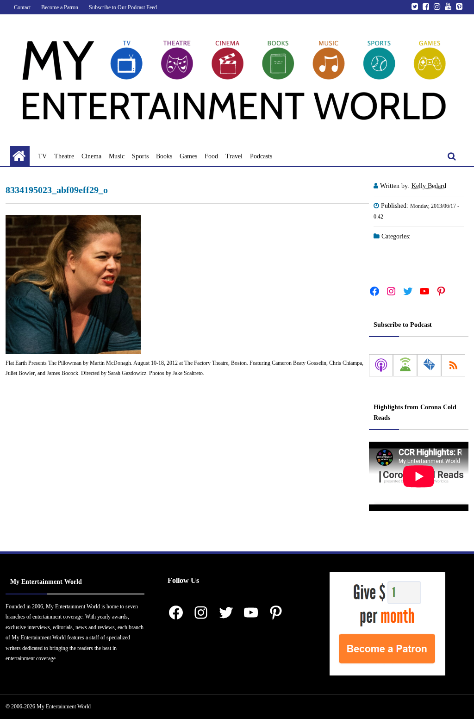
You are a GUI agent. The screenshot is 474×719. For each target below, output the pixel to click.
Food (211, 156)
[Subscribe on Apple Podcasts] (381, 365)
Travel (234, 156)
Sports (140, 156)
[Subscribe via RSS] (453, 365)
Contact (22, 7)
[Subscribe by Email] (429, 365)
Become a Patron (59, 7)
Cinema (91, 156)
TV (42, 156)
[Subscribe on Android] (405, 365)
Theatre (64, 156)
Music (117, 156)
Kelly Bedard (429, 185)
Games (188, 156)
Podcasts (261, 156)
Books (164, 156)
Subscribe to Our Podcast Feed (123, 7)
